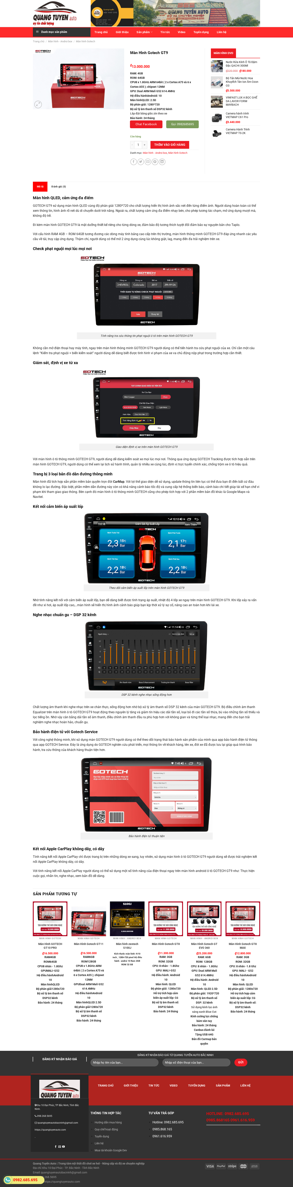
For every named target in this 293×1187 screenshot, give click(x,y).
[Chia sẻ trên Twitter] (141, 162)
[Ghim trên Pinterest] (155, 162)
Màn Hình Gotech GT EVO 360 (204, 945)
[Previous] (33, 975)
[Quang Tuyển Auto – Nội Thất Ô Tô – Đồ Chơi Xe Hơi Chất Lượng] (59, 13)
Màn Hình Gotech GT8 (166, 944)
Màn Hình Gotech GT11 (88, 944)
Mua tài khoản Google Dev (111, 1150)
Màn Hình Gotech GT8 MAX (243, 945)
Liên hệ (222, 32)
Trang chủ (101, 32)
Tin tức (165, 32)
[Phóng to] (38, 104)
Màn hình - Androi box (60, 41)
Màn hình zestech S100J (127, 945)
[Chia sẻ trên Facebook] (133, 162)
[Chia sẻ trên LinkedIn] (162, 162)
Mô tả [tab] (40, 186)
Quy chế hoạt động (106, 1129)
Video (181, 32)
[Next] (260, 975)
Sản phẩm (143, 32)
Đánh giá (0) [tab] (58, 186)
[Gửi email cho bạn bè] (148, 162)
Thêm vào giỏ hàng (169, 145)
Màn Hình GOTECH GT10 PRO (50, 945)
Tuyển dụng (201, 32)
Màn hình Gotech (85, 41)
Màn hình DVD (223, 53)
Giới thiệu (122, 32)
